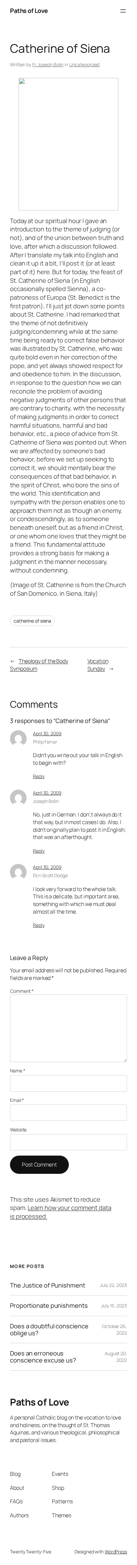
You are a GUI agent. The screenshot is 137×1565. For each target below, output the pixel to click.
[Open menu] (123, 11)
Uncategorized (84, 64)
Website (18, 1129)
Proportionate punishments (49, 1305)
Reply (39, 776)
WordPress (116, 1551)
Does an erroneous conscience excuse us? (43, 1356)
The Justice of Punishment (47, 1285)
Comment (22, 991)
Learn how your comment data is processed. (60, 1212)
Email (17, 1100)
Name (17, 1070)
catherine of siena (32, 621)
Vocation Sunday (97, 664)
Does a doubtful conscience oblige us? (49, 1329)
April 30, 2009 (47, 733)
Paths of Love (29, 10)
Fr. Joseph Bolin (48, 64)
